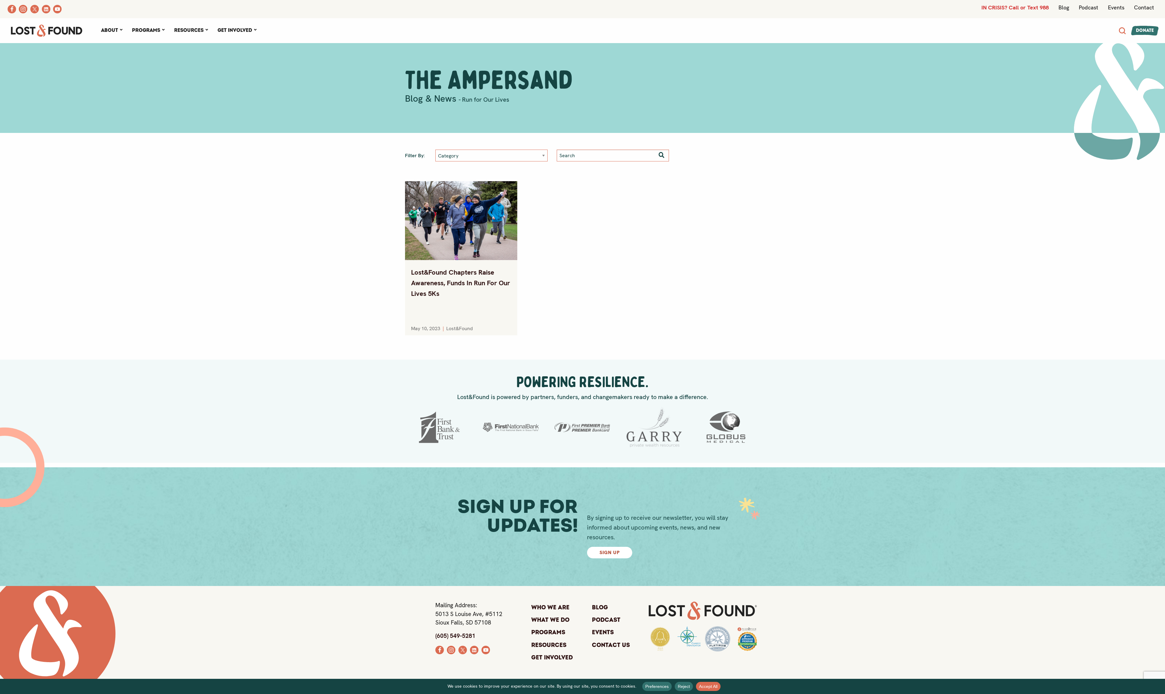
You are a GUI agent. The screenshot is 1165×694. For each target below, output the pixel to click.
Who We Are (550, 607)
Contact (1144, 7)
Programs (146, 30)
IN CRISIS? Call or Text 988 (1015, 7)
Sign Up (609, 552)
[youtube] (485, 649)
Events (1116, 7)
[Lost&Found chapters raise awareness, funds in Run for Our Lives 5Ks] (461, 220)
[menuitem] (111, 31)
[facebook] (439, 649)
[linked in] (474, 649)
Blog (1064, 7)
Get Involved (235, 30)
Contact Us (611, 645)
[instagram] (451, 649)
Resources (189, 30)
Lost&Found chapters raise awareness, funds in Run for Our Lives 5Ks (460, 283)
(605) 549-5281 (455, 636)
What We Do (550, 620)
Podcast (1088, 7)
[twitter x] (462, 649)
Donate (1145, 30)
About (109, 30)
